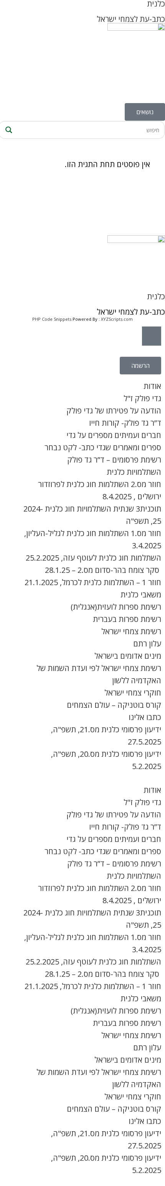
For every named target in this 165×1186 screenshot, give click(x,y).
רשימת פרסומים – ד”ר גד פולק (114, 459)
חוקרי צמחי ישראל (132, 692)
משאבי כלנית (140, 594)
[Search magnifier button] (7, 130)
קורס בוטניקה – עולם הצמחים (114, 705)
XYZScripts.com (117, 319)
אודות (152, 386)
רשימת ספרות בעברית (127, 619)
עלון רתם (147, 643)
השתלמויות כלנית (134, 472)
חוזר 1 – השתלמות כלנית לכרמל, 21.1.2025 (93, 582)
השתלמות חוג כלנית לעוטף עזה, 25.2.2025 (93, 558)
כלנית (156, 296)
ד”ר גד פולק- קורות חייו (125, 423)
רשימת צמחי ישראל (131, 631)
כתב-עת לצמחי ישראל (131, 19)
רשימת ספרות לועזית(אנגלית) (116, 607)
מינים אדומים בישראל (127, 656)
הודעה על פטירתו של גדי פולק (113, 410)
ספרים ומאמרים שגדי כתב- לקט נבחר (103, 447)
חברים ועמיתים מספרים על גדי (113, 435)
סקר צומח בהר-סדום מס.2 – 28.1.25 (103, 570)
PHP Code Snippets (51, 319)
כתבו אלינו (145, 717)
